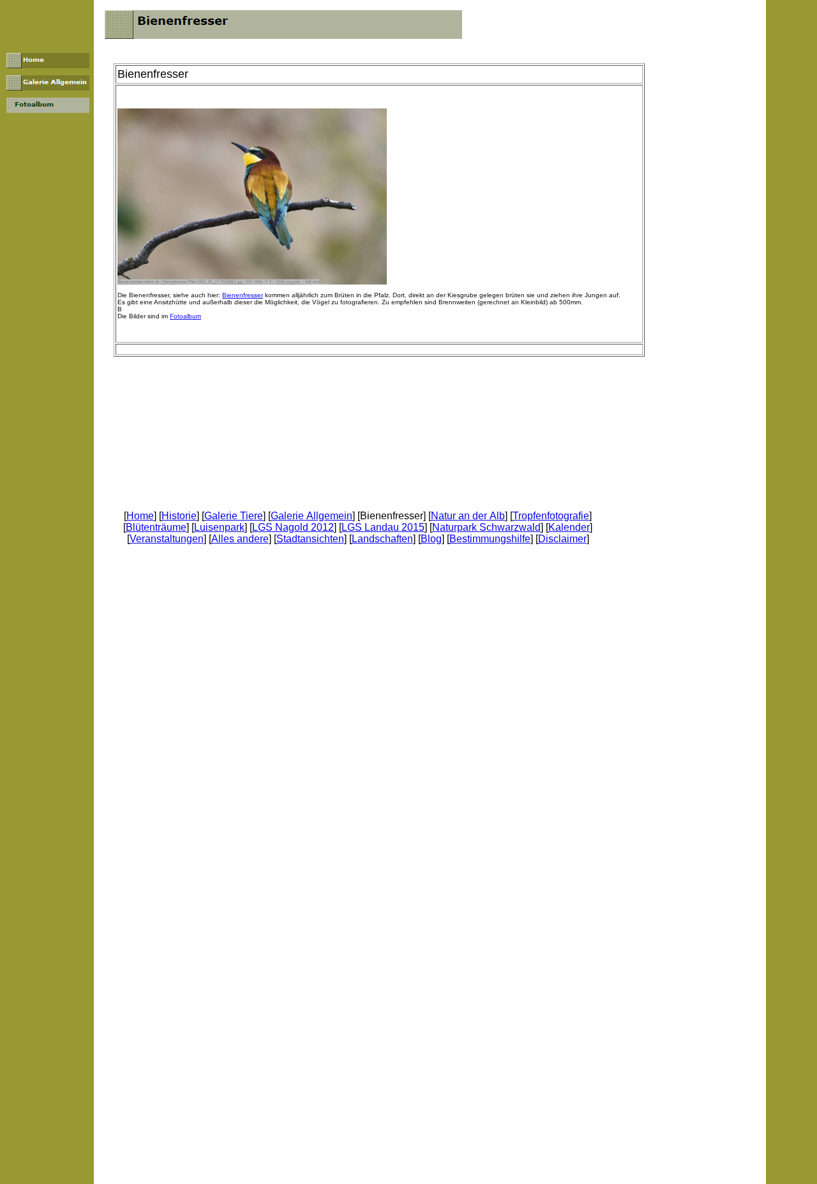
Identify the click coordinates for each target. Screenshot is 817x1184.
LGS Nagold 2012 (293, 527)
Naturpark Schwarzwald (486, 527)
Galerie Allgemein (311, 515)
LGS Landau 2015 (382, 527)
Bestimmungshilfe (489, 538)
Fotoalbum (185, 316)
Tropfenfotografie (551, 515)
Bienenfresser (242, 295)
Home (140, 515)
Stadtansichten (310, 538)
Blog (431, 538)
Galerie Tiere (233, 515)
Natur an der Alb (468, 515)
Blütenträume (156, 527)
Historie (179, 515)
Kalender (569, 527)
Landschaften (382, 538)
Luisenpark (219, 527)
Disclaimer (562, 538)
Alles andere (240, 538)
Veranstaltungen (167, 538)
